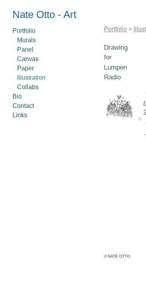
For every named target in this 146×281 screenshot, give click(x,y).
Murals (26, 40)
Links (19, 115)
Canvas (28, 58)
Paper (25, 68)
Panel (25, 49)
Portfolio (23, 30)
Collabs (28, 87)
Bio (17, 96)
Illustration (31, 77)
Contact (23, 105)
